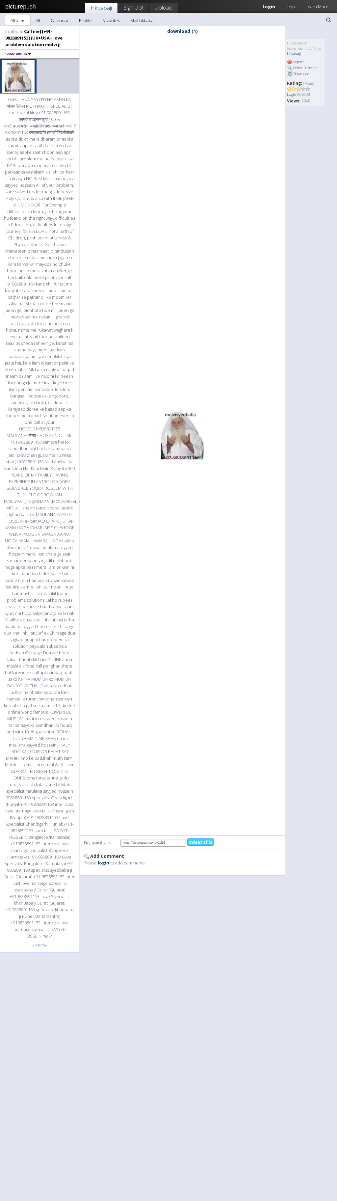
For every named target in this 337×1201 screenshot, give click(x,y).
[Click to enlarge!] (182, 435)
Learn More (316, 7)
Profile (85, 20)
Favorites (111, 20)
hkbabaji (294, 53)
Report (298, 61)
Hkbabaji (101, 8)
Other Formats (304, 67)
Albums (18, 20)
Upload (163, 7)
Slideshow (39, 944)
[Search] (328, 19)
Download (300, 73)
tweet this (200, 842)
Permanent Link (97, 842)
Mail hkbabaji (143, 20)
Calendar (59, 20)
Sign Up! (133, 7)
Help (290, 7)
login (103, 863)
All (38, 20)
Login (291, 94)
